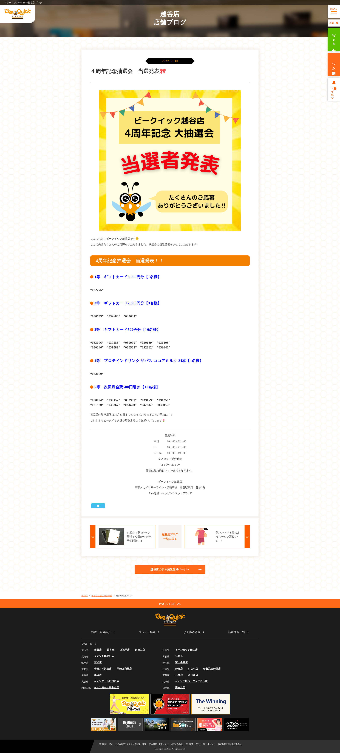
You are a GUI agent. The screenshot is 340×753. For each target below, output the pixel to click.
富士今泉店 (181, 662)
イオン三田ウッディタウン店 (191, 681)
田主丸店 (180, 687)
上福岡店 (125, 649)
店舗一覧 (333, 23)
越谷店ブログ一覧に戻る (170, 536)
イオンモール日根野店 (106, 681)
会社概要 (189, 744)
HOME (84, 596)
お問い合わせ (177, 744)
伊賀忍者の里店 (212, 668)
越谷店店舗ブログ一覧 (102, 596)
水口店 (98, 675)
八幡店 (179, 675)
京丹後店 (193, 675)
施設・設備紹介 (101, 632)
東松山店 (140, 649)
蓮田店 (98, 649)
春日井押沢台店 (103, 668)
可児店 (98, 662)
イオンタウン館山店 (186, 649)
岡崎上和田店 (124, 668)
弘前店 (179, 656)
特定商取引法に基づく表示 (229, 744)
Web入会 (334, 40)
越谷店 (110, 649)
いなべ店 (193, 668)
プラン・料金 (147, 632)
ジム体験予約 (334, 64)
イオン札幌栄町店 (104, 656)
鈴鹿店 (179, 668)
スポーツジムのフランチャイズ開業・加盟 (127, 744)
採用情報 (103, 744)
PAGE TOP (167, 604)
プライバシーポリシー (205, 744)
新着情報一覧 (236, 632)
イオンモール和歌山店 (106, 687)
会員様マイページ (334, 91)
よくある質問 (191, 632)
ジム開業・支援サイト (158, 744)
